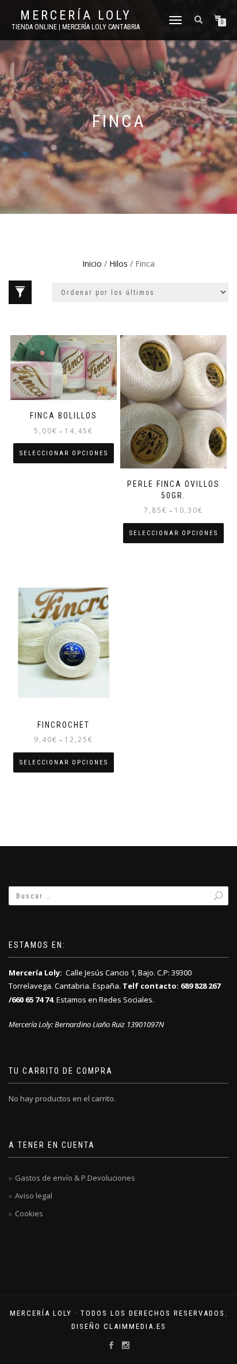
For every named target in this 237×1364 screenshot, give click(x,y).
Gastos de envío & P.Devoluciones (75, 1178)
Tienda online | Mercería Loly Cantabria (76, 27)
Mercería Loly (76, 15)
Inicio (92, 263)
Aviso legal (33, 1195)
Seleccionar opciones (64, 453)
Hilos (118, 263)
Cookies (29, 1213)
